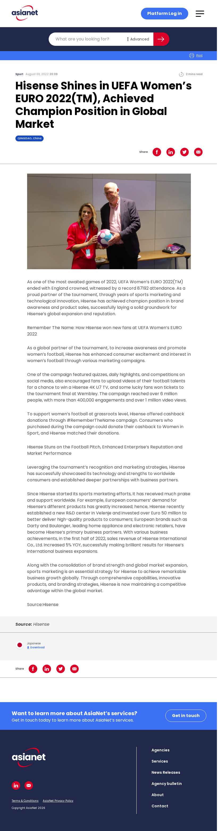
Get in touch (186, 716)
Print (199, 56)
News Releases (166, 772)
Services (160, 761)
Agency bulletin (167, 783)
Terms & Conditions (25, 801)
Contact (160, 806)
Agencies (161, 750)
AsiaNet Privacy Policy (58, 801)
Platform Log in (164, 13)
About (158, 794)
